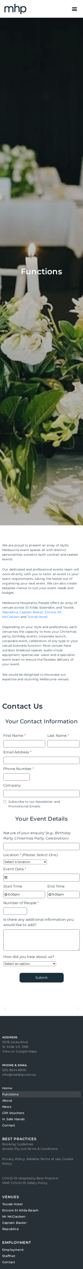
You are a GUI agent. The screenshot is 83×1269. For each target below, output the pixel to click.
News (6, 1107)
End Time (56, 886)
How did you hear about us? (28, 957)
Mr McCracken (13, 1217)
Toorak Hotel (37, 617)
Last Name (58, 735)
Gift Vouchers (13, 1113)
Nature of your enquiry (37, 835)
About (7, 1101)
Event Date (14, 869)
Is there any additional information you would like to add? (38, 922)
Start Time (12, 886)
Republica (10, 612)
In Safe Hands (13, 1119)
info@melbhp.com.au (19, 1075)
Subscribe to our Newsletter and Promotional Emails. (34, 804)
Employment (13, 1250)
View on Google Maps (19, 1051)
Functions (10, 1094)
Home (7, 1088)
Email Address (17, 752)
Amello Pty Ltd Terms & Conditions (30, 1149)
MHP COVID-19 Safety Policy (25, 1183)
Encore (50, 612)
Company (12, 785)
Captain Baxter (31, 612)
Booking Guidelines (17, 1144)
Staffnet (8, 1256)
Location (30, 855)
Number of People (21, 903)
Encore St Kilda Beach (20, 1210)
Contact (8, 1125)
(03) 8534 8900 (14, 1070)
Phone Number (18, 769)
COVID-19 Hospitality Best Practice (30, 1178)
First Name (14, 735)
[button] (74, 9)
